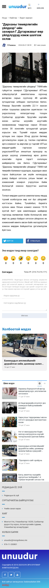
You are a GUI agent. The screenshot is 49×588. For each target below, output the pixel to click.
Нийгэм (13, 18)
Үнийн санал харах (12, 508)
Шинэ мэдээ (8, 383)
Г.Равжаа (11, 45)
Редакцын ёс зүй (11, 495)
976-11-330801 (10, 544)
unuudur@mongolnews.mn (15, 540)
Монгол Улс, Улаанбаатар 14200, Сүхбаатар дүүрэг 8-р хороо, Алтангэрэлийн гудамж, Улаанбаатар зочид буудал (24, 524)
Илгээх (24, 315)
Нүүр (4, 18)
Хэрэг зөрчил (26, 18)
